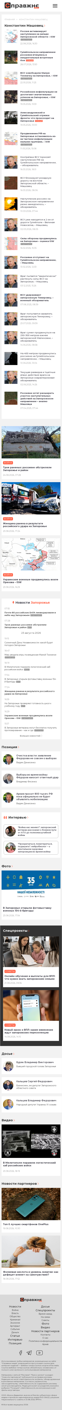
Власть (15, 1313)
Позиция (9, 747)
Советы (45, 1320)
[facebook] (20, 1353)
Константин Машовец (33, 19)
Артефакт (15, 1326)
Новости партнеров (19, 1184)
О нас (45, 1338)
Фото (6, 866)
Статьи (15, 1335)
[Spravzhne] (22, 6)
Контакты (45, 1334)
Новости (32, 602)
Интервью (17, 817)
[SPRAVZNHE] (31, 1300)
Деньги (15, 1332)
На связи (45, 1317)
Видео (7, 1120)
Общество (15, 1316)
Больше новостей (30, 736)
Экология (15, 1323)
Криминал (15, 1319)
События (15, 1329)
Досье (7, 1054)
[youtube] (39, 1353)
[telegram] (29, 1353)
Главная (9, 19)
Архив (45, 1344)
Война (15, 1310)
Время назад (45, 1314)
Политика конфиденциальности (45, 1341)
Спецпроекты (15, 931)
